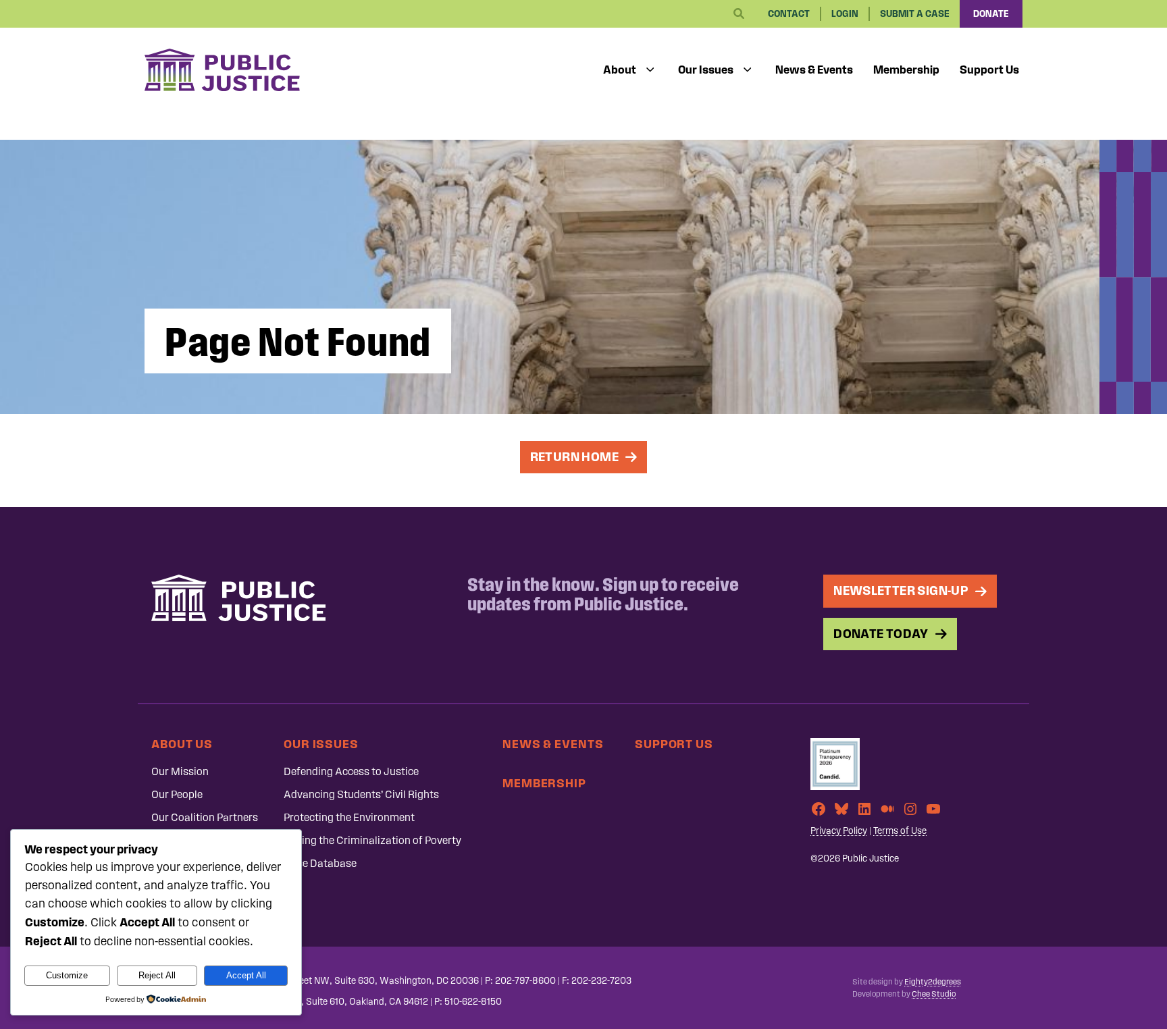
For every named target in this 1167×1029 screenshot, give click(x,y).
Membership (906, 69)
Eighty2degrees (932, 982)
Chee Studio (934, 994)
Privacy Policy (838, 831)
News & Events (814, 69)
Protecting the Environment (349, 817)
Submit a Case (915, 14)
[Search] (738, 14)
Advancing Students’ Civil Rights (361, 794)
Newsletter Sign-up (900, 590)
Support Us (989, 69)
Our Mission (180, 771)
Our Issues (705, 69)
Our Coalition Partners (204, 817)
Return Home (574, 457)
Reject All (157, 975)
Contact (789, 14)
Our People (177, 794)
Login (844, 14)
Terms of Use (900, 831)
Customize (67, 975)
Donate (991, 14)
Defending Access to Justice (351, 771)
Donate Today (881, 634)
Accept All (246, 975)
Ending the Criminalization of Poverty (372, 840)
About (619, 69)
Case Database (320, 863)
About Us (182, 743)
